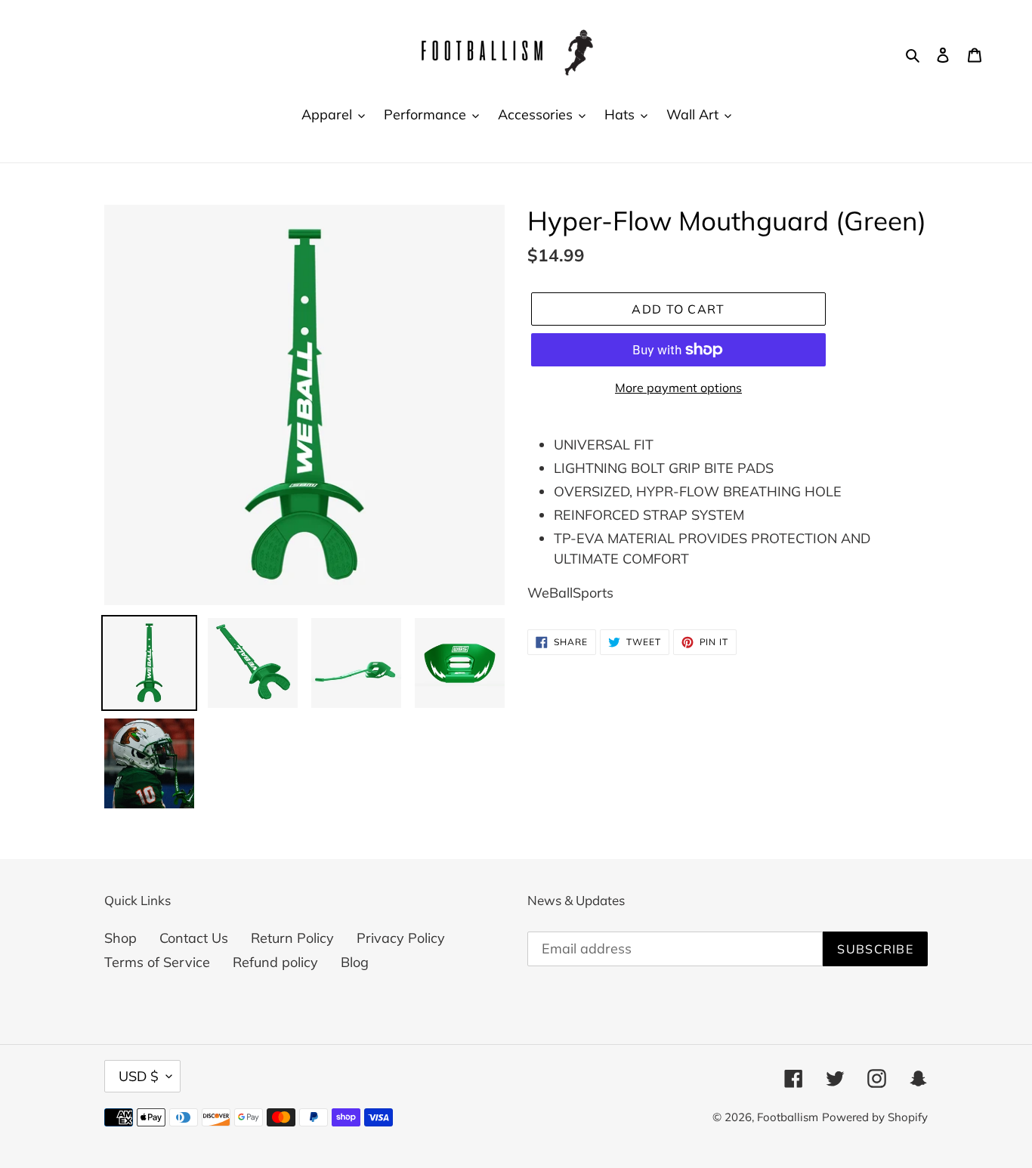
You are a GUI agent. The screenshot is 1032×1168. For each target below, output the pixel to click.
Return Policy (292, 938)
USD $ (139, 1076)
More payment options (678, 387)
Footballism (787, 1117)
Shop (120, 938)
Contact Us (193, 938)
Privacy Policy (401, 938)
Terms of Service (157, 962)
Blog (355, 962)
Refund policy (275, 962)
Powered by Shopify (875, 1117)
